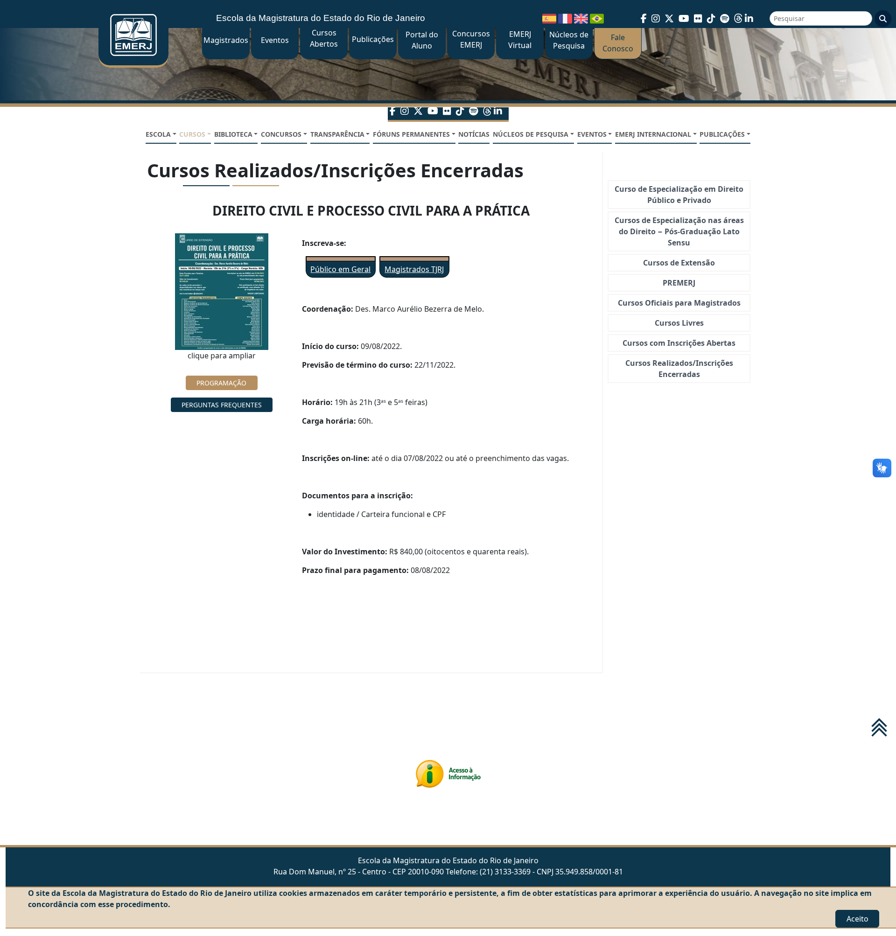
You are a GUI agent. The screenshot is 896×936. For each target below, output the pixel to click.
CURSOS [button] (192, 134)
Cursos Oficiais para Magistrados (679, 303)
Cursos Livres (679, 323)
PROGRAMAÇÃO (221, 382)
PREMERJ (679, 283)
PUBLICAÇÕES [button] (722, 134)
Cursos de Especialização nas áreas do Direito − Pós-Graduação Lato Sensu (679, 231)
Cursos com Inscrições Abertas (679, 343)
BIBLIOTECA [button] (233, 134)
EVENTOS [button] (592, 134)
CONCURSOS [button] (281, 134)
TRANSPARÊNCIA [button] (337, 134)
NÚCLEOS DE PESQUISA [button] (530, 134)
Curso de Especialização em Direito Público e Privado (679, 194)
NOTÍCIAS (474, 134)
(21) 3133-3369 (505, 871)
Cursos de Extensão (679, 263)
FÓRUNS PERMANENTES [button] (411, 134)
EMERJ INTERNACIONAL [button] (653, 134)
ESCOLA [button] (158, 134)
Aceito (857, 919)
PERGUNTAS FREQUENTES (222, 404)
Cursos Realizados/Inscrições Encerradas (679, 368)
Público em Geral (340, 269)
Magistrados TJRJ (414, 269)
